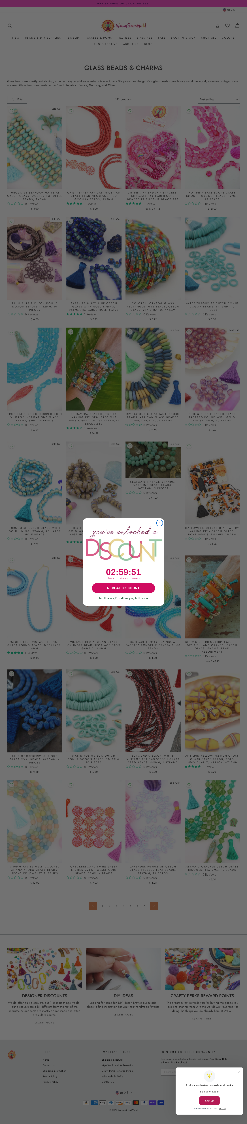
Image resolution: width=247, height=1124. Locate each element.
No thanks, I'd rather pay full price (123, 598)
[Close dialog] (159, 523)
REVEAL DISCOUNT (123, 588)
